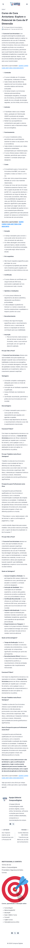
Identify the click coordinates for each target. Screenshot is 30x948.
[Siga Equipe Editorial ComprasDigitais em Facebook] (10, 824)
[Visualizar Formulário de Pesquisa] (3, 4)
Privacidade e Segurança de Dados (12, 870)
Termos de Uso (6, 864)
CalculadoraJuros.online (11, 922)
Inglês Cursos (8, 919)
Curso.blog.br (8, 908)
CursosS (6, 917)
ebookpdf (7, 912)
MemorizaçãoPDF (9, 910)
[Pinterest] (18, 933)
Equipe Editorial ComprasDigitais (14, 27)
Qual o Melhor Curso (10, 915)
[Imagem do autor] (3, 27)
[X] (15, 933)
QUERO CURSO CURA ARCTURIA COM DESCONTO (13, 224)
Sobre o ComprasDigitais (9, 867)
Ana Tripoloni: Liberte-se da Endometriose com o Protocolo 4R (7, 834)
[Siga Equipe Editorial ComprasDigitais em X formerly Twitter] (13, 824)
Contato (4, 872)
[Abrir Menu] (27, 4)
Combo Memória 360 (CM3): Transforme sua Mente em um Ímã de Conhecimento (22, 836)
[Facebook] (12, 933)
